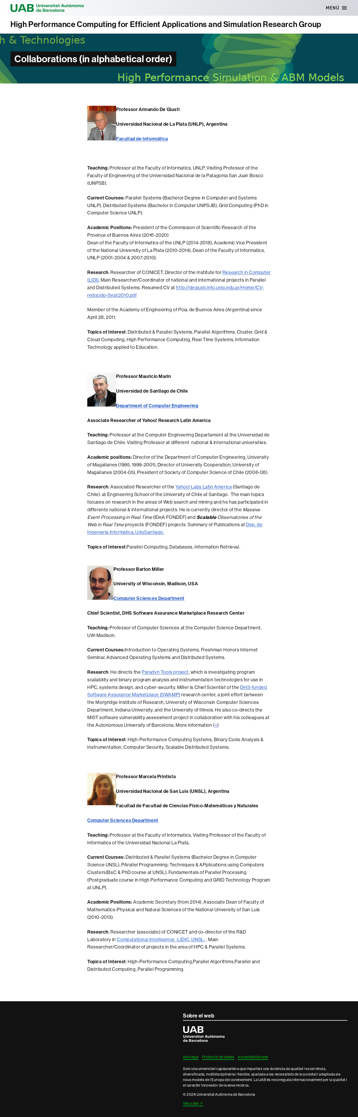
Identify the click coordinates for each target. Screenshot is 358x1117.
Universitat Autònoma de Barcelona (47, 7)
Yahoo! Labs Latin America (203, 487)
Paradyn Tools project (165, 672)
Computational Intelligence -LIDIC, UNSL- (161, 939)
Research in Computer (247, 272)
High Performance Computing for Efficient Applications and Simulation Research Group (165, 24)
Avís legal (191, 1057)
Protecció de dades (218, 1057)
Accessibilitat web (253, 1057)
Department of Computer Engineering (157, 406)
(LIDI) (93, 280)
